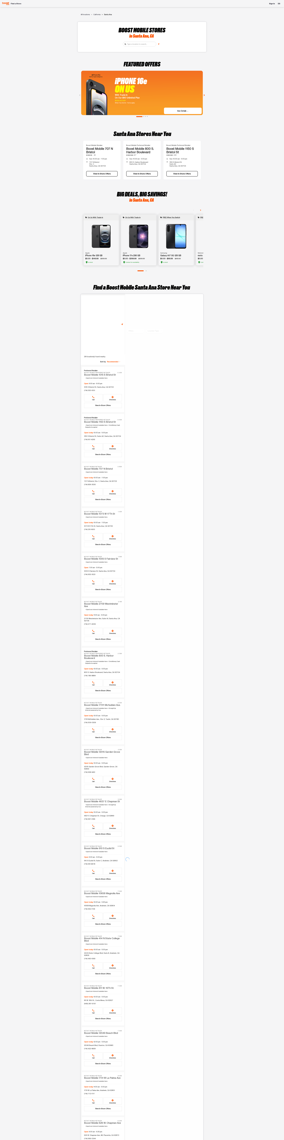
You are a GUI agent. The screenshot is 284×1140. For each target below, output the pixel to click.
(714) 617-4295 (89, 439)
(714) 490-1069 (89, 959)
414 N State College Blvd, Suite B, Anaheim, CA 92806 (101, 954)
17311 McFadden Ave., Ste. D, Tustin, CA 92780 (101, 719)
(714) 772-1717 (89, 1094)
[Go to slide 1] (139, 116)
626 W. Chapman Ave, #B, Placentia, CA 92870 (101, 1135)
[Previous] (80, 95)
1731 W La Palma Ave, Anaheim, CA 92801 (99, 1090)
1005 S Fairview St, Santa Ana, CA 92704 (99, 571)
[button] (113, 362)
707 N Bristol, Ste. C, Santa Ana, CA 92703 (100, 481)
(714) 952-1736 (89, 909)
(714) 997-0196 (89, 819)
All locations (85, 14)
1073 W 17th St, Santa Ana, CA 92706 (98, 526)
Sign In (272, 4)
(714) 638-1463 (89, 772)
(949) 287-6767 (90, 1004)
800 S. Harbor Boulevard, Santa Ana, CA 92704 (102, 672)
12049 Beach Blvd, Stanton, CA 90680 (98, 1045)
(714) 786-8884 (90, 676)
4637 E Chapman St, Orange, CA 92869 (99, 816)
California (97, 14)
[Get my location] (158, 44)
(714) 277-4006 (90, 624)
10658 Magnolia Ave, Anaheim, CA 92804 (99, 906)
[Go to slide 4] (147, 116)
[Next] (204, 95)
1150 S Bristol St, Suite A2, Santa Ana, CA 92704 (102, 436)
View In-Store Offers (102, 174)
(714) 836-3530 (90, 484)
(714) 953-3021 (89, 574)
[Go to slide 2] (143, 116)
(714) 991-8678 (89, 864)
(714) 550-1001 (89, 390)
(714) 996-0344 (90, 1138)
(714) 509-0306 (90, 722)
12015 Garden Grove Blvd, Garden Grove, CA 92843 (100, 768)
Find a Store (16, 4)
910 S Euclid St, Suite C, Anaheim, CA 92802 (101, 861)
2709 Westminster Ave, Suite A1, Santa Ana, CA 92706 (102, 620)
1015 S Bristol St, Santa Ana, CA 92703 (99, 387)
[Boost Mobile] (5, 3)
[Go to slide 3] (145, 116)
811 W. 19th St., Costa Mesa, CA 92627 (98, 1000)
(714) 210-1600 (89, 529)
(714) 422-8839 (90, 1049)
